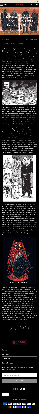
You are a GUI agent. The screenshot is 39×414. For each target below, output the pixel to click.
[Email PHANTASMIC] (14, 389)
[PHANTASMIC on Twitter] (21, 389)
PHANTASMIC (22, 399)
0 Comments (20, 43)
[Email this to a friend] (27, 328)
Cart (36, 4)
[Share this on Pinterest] (22, 328)
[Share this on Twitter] (12, 328)
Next (35, 39)
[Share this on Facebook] (17, 328)
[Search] (32, 4)
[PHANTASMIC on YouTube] (24, 389)
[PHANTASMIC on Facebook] (17, 389)
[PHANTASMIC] (19, 4)
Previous (29, 39)
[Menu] (1, 4)
